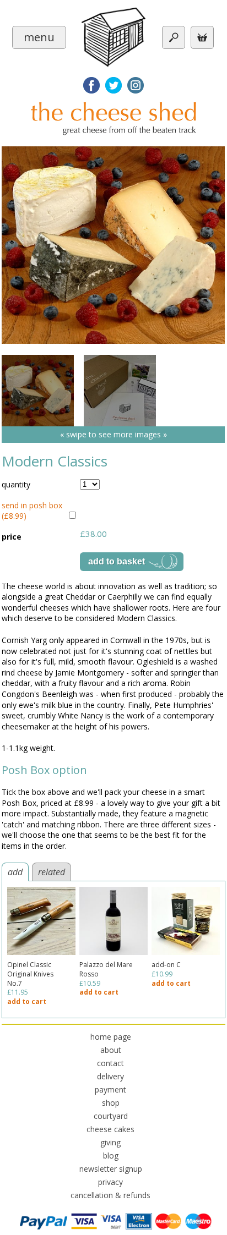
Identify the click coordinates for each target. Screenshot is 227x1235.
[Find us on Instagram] (135, 85)
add (15, 872)
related (51, 872)
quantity (16, 484)
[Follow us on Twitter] (113, 85)
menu (39, 37)
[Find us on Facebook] (91, 85)
